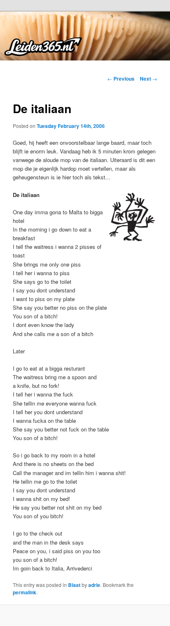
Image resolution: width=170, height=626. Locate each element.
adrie (94, 585)
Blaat (74, 585)
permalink (24, 592)
